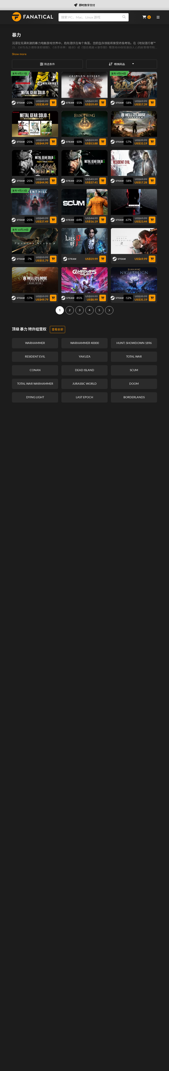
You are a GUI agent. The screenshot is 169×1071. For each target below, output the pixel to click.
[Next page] (109, 310)
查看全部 (57, 329)
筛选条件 (49, 64)
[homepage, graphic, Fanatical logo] (32, 17)
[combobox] (98, 17)
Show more (19, 54)
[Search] (124, 17)
